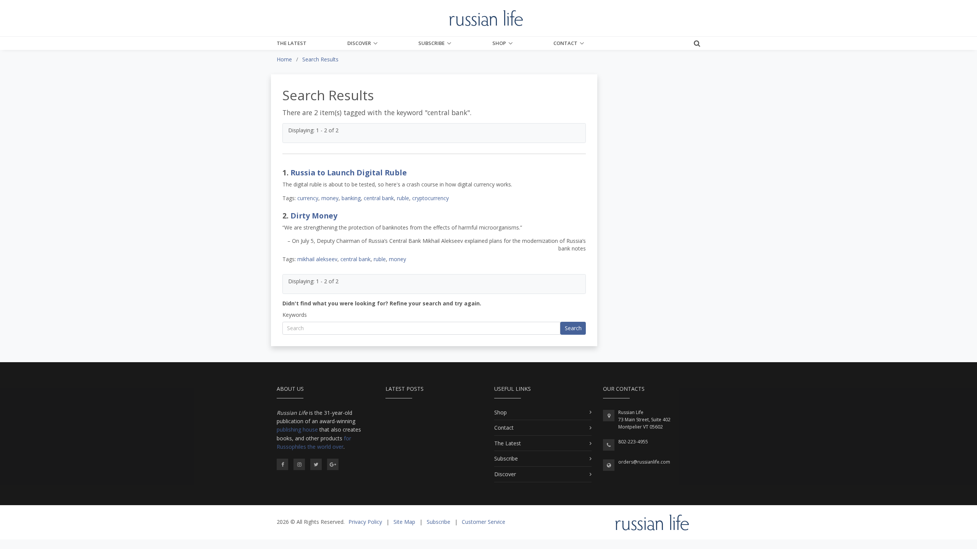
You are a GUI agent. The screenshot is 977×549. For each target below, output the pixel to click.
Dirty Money (313, 215)
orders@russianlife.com (644, 462)
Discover (359, 43)
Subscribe (431, 43)
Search (573, 328)
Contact (565, 43)
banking (351, 198)
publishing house (297, 429)
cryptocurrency (430, 198)
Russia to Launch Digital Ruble (348, 172)
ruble (403, 198)
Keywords (294, 314)
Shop (499, 43)
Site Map (404, 521)
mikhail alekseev (317, 259)
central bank (379, 198)
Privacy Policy (365, 521)
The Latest (291, 43)
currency (307, 198)
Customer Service (483, 521)
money (330, 198)
